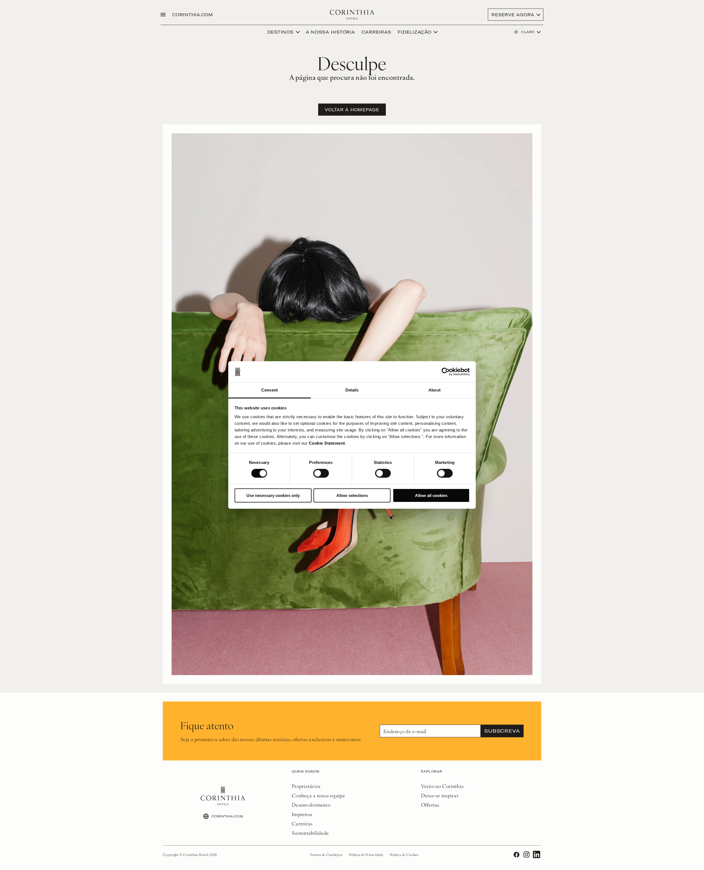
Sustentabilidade (310, 832)
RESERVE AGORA (512, 14)
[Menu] (163, 14)
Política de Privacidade (366, 854)
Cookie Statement (327, 443)
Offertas (430, 804)
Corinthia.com (192, 14)
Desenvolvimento (311, 804)
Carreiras (302, 823)
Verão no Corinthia (442, 785)
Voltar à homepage (352, 109)
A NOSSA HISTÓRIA (330, 32)
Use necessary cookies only (273, 495)
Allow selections (352, 495)
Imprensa (302, 814)
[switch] (321, 473)
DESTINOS (280, 32)
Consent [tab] (269, 390)
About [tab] (434, 390)
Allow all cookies (431, 495)
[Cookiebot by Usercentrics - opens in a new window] (446, 372)
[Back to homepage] (352, 15)
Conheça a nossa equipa (318, 795)
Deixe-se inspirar (439, 795)
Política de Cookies (404, 854)
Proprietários (306, 785)
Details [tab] (352, 390)
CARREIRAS (376, 32)
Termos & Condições (326, 854)
